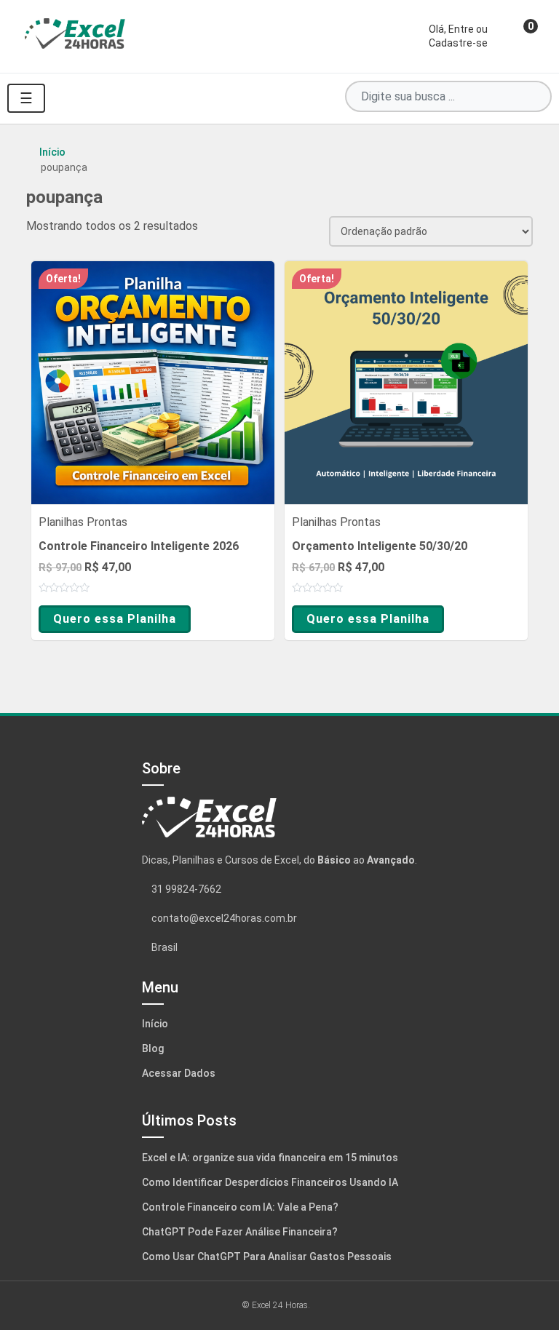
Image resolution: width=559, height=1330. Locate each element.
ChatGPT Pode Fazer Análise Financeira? (240, 1232)
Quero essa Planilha (114, 619)
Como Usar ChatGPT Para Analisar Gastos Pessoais (267, 1256)
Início (52, 152)
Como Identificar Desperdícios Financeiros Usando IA (270, 1182)
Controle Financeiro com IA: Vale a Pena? (240, 1207)
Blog (153, 1048)
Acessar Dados (178, 1073)
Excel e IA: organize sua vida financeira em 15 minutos (270, 1157)
